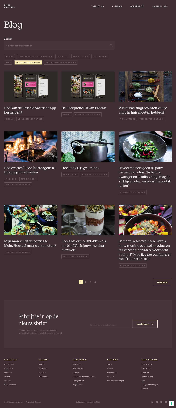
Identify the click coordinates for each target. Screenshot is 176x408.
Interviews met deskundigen (35, 56)
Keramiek (145, 372)
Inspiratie (7, 380)
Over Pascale (147, 364)
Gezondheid (137, 6)
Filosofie (62, 56)
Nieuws (10, 56)
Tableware (8, 368)
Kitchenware (9, 364)
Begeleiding (77, 384)
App (143, 380)
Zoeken (8, 38)
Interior (7, 376)
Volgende (162, 282)
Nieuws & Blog (147, 376)
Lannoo (110, 368)
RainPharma (112, 372)
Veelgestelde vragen (28, 62)
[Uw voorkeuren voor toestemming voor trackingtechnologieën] (171, 403)
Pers (8, 62)
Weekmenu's (44, 376)
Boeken (42, 364)
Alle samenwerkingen (115, 380)
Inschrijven (143, 323)
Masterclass (160, 6)
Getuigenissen (78, 380)
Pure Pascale (9, 6)
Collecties (97, 6)
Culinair (117, 6)
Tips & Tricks (80, 56)
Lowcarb (76, 372)
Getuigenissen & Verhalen (61, 62)
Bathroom (8, 372)
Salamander (81, 402)
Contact (145, 388)
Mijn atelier (146, 368)
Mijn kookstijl (78, 368)
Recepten (42, 372)
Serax (109, 364)
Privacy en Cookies (33, 402)
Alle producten (10, 384)
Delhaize (110, 376)
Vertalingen (43, 368)
